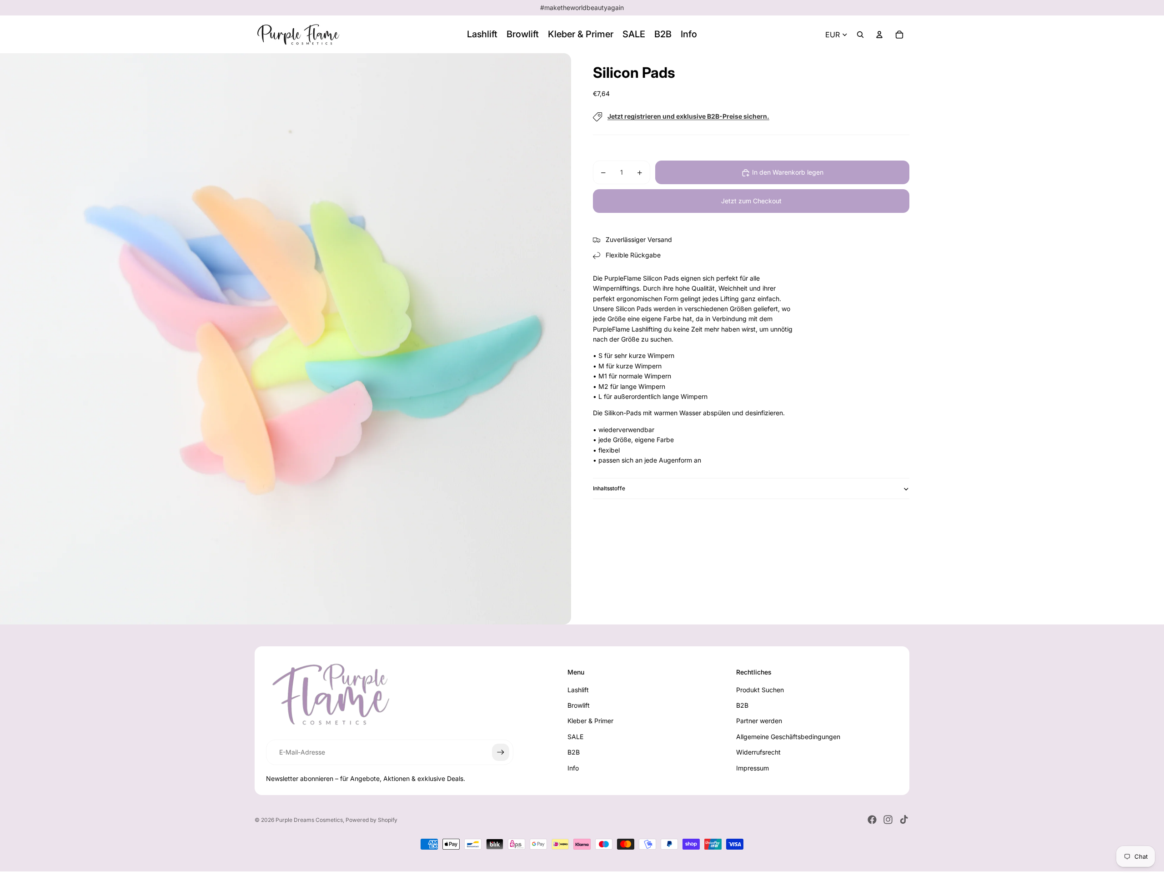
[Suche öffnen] (860, 35)
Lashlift (578, 690)
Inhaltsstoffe (609, 488)
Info (573, 768)
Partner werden (759, 721)
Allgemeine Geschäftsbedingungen (788, 736)
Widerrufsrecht (758, 752)
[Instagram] (888, 819)
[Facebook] (872, 819)
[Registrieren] (500, 752)
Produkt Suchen (760, 690)
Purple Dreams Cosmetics (309, 819)
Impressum (752, 768)
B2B (573, 752)
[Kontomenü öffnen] (879, 35)
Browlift (578, 705)
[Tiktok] (903, 819)
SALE (575, 736)
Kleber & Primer (590, 721)
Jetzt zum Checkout (751, 201)
